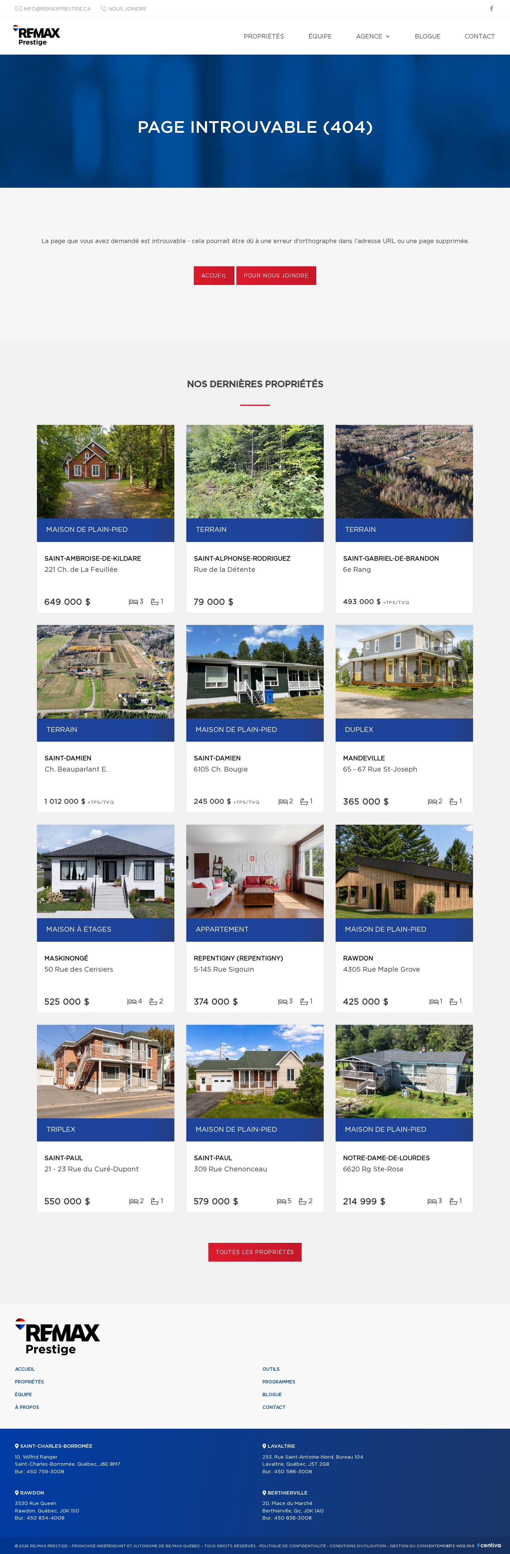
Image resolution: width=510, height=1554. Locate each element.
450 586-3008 (293, 1471)
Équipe (320, 37)
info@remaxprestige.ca (57, 9)
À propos (27, 1407)
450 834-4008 (46, 1518)
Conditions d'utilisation (358, 1546)
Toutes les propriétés (255, 1252)
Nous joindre (127, 9)
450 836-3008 (293, 1518)
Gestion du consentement (420, 1546)
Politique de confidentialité (292, 1546)
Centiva (489, 1545)
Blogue (428, 37)
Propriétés (264, 37)
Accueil (214, 276)
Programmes (278, 1382)
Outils (271, 1369)
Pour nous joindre (276, 276)
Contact (480, 37)
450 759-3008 (45, 1471)
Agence (369, 37)
